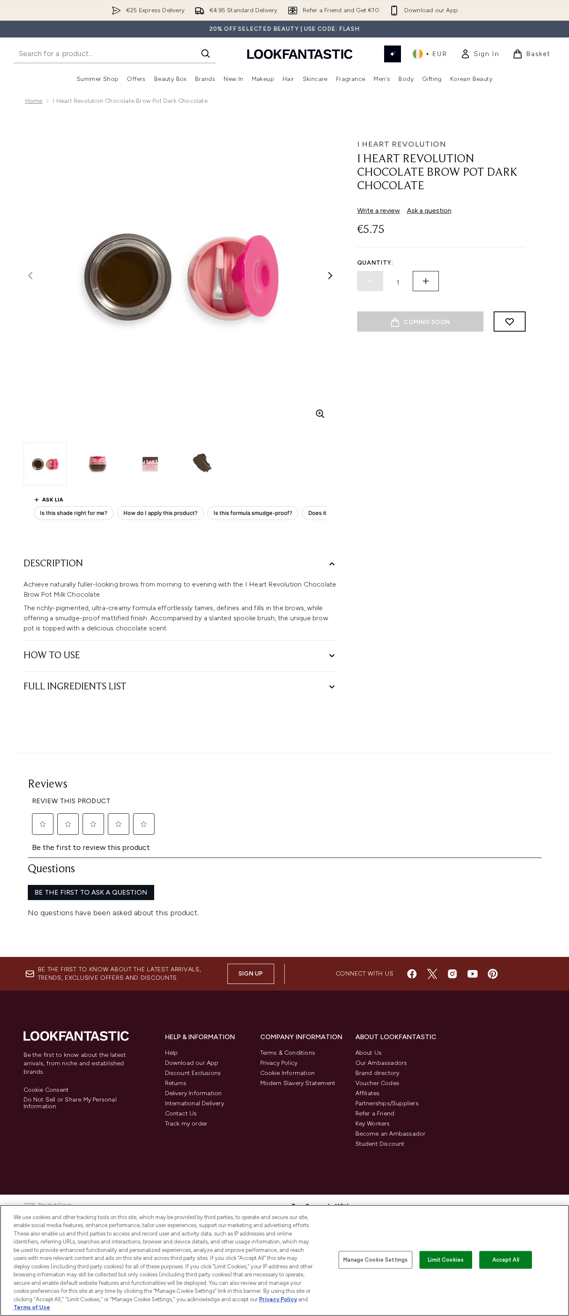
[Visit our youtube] (472, 974)
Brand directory (377, 1073)
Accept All (505, 1260)
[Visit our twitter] (432, 974)
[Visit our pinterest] (493, 974)
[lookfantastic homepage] (300, 53)
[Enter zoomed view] (320, 414)
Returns (175, 1083)
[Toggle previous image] (30, 275)
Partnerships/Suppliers (387, 1103)
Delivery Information (193, 1093)
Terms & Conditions (287, 1052)
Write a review (378, 210)
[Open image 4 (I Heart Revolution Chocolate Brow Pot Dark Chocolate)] (202, 464)
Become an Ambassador (390, 1133)
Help (171, 1052)
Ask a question (429, 210)
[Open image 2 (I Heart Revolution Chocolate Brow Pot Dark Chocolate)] (98, 464)
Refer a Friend (375, 1113)
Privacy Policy (279, 1063)
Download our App (192, 1063)
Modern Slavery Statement (298, 1083)
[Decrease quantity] (370, 281)
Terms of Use (31, 1307)
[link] (479, 54)
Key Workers (372, 1123)
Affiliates (367, 1093)
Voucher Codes (377, 1083)
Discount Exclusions (193, 1073)
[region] (284, 1260)
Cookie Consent (46, 1090)
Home (34, 101)
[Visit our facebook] (412, 974)
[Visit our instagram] (452, 974)
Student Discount (380, 1143)
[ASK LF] (392, 54)
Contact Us (181, 1113)
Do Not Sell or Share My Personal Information (70, 1103)
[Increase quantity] (426, 281)
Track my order (186, 1123)
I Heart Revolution (401, 144)
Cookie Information (287, 1073)
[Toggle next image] (330, 275)
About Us (368, 1052)
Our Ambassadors (381, 1063)
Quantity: (375, 262)
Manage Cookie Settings (375, 1260)
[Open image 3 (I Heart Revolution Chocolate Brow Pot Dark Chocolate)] (150, 464)
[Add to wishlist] (510, 321)
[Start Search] (205, 53)
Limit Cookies (446, 1260)
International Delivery (194, 1103)
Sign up (250, 973)
